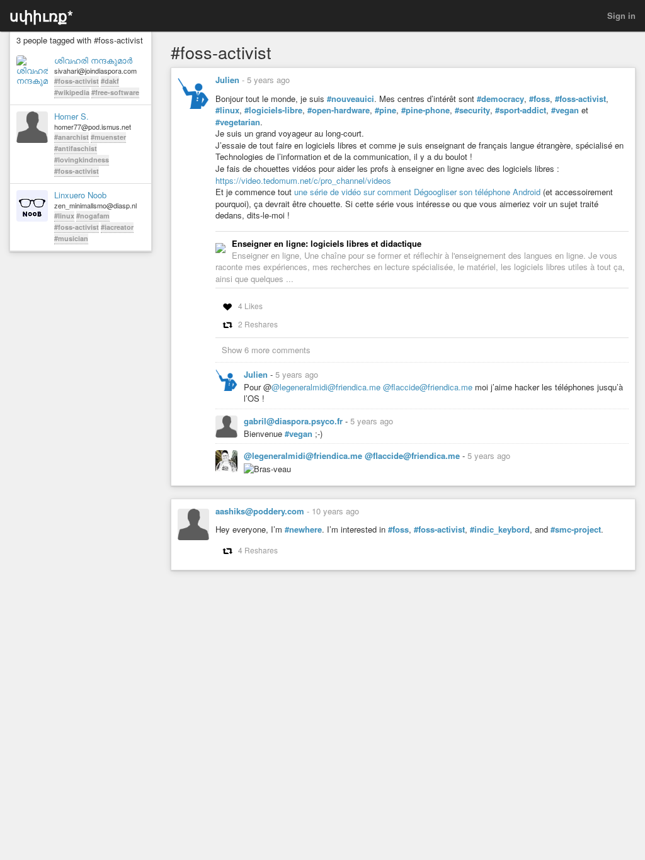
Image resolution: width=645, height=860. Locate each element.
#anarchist (71, 137)
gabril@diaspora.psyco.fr (294, 421)
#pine (385, 110)
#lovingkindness (81, 159)
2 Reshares (258, 324)
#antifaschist (75, 148)
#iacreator (117, 227)
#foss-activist (76, 81)
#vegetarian (237, 122)
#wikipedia (71, 92)
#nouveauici (350, 99)
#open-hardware (338, 110)
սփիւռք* (41, 15)
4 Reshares (258, 550)
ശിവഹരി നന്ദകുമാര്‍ (93, 60)
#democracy (500, 99)
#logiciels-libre (273, 110)
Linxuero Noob (80, 195)
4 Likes (250, 305)
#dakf (110, 81)
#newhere (303, 529)
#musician (71, 238)
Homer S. (71, 116)
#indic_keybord (500, 529)
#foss (539, 99)
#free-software (115, 92)
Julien (227, 80)
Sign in (621, 15)
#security (472, 110)
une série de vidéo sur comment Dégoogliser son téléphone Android (417, 192)
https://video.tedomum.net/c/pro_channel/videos (303, 180)
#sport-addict (520, 110)
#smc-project (576, 529)
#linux (64, 215)
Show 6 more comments (266, 350)
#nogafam (93, 215)
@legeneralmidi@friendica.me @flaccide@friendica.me (371, 387)
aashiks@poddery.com (259, 511)
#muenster (108, 137)
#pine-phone (425, 110)
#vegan (565, 110)
